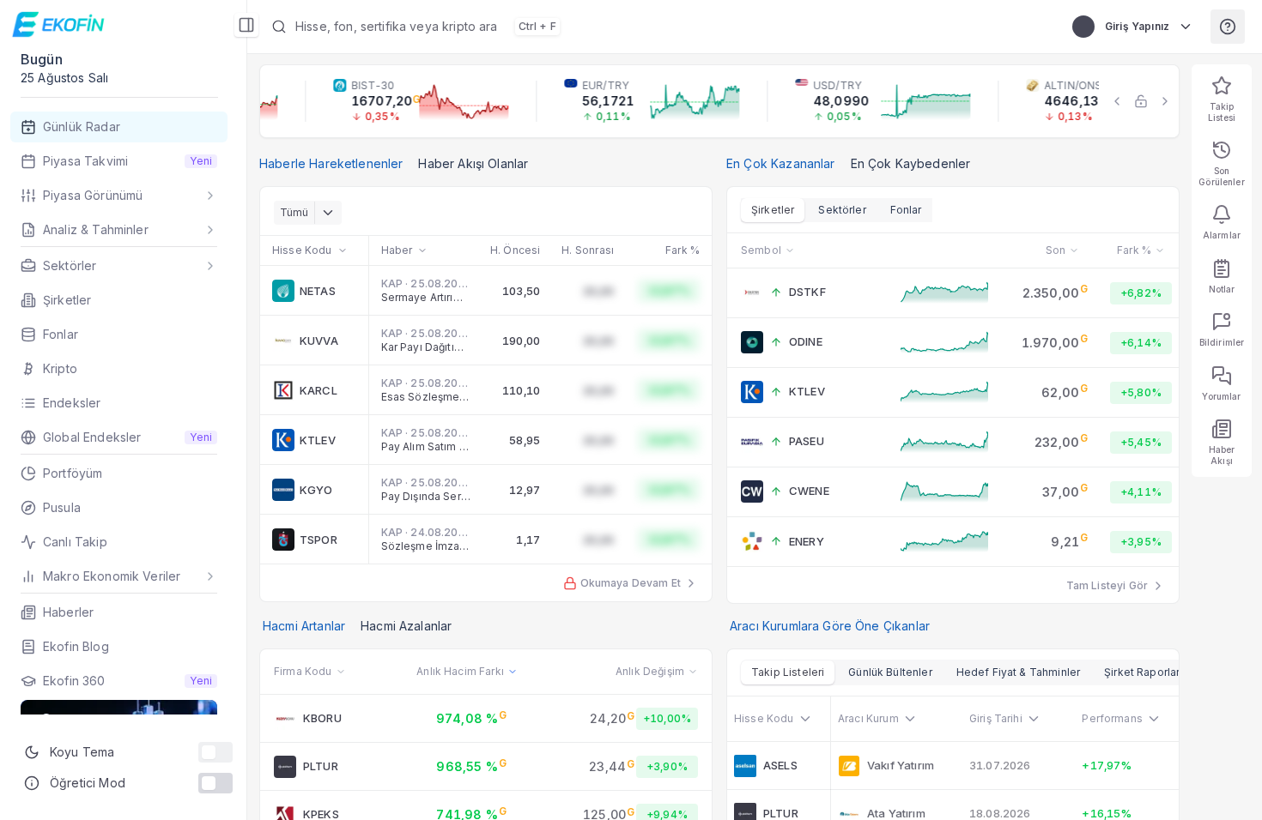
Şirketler (772, 209)
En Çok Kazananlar (780, 163)
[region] (719, 101)
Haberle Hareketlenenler (331, 163)
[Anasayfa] (60, 24)
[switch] (215, 752)
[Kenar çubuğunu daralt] (246, 25)
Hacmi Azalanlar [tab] (406, 625)
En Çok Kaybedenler (911, 163)
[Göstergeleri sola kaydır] (1117, 101)
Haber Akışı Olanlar (473, 163)
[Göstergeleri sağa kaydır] (1165, 101)
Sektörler (841, 209)
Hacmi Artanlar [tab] (304, 625)
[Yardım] (1227, 26)
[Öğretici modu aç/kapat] (215, 783)
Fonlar (906, 209)
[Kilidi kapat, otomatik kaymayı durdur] (1141, 101)
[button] (654, 27)
